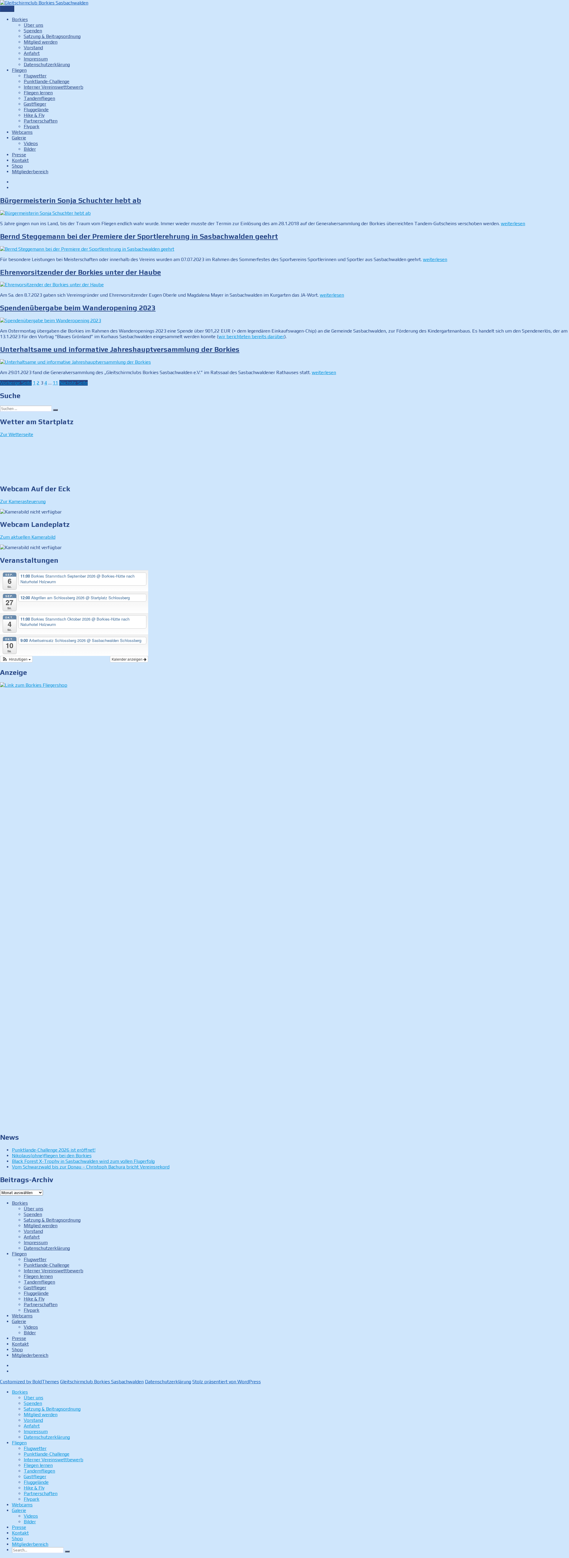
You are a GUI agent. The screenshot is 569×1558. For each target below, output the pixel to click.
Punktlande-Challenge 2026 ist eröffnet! (53, 1150)
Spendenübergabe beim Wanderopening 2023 (78, 308)
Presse (19, 155)
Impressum (36, 59)
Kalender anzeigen (127, 659)
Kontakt (20, 160)
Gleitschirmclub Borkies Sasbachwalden (102, 1381)
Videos (31, 143)
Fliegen (19, 70)
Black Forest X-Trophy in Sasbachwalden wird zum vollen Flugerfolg (83, 1161)
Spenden (33, 31)
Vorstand (33, 47)
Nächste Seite (73, 383)
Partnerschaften (40, 121)
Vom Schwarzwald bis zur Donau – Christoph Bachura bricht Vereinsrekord (91, 1167)
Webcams (22, 132)
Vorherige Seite (16, 383)
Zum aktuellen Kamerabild (27, 537)
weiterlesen (513, 223)
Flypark (31, 126)
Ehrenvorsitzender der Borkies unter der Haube (80, 272)
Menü (7, 9)
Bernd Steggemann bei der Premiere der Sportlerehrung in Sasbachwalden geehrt (139, 236)
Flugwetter (35, 76)
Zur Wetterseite (16, 434)
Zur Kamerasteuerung (23, 501)
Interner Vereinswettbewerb (53, 87)
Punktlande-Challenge (46, 81)
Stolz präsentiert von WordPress (226, 1381)
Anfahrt (32, 53)
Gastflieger (35, 104)
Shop (17, 166)
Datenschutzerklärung (47, 64)
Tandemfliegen (39, 98)
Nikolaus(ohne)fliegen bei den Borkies (52, 1155)
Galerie (19, 138)
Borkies (20, 19)
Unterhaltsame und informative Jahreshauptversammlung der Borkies (119, 349)
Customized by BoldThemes (29, 1381)
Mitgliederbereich (30, 171)
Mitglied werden (40, 42)
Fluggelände (36, 109)
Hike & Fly (34, 115)
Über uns (33, 25)
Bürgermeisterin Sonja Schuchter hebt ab (70, 200)
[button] (16, 659)
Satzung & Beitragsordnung (52, 36)
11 (55, 383)
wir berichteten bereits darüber (251, 336)
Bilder (30, 149)
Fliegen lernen (38, 93)
